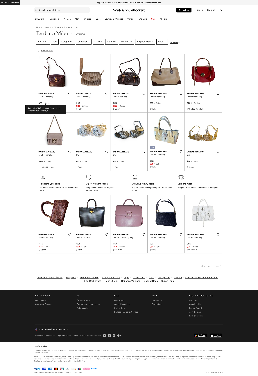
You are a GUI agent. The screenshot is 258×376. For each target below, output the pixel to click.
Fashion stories (196, 315)
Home (39, 27)
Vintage (131, 18)
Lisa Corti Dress (92, 281)
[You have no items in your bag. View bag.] (221, 10)
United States (58, 372)
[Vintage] (137, 19)
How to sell (119, 300)
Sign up (211, 10)
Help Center (157, 300)
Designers (54, 18)
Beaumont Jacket (89, 277)
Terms (75, 335)
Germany (68, 372)
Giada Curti (139, 277)
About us (193, 300)
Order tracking (83, 300)
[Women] (73, 19)
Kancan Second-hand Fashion (201, 277)
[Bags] (103, 19)
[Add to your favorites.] (69, 93)
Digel (126, 277)
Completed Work (111, 277)
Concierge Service (43, 304)
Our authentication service (88, 304)
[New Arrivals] (47, 19)
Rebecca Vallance (130, 281)
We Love (143, 18)
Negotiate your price (50, 183)
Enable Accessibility (10, 2)
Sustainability (195, 304)
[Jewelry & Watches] (125, 19)
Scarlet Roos (151, 281)
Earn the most (185, 183)
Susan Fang (167, 281)
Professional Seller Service (126, 312)
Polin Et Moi (111, 281)
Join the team (195, 312)
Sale (153, 18)
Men (77, 18)
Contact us (157, 304)
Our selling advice (122, 304)
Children (87, 18)
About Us (164, 18)
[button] (221, 10)
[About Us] (171, 19)
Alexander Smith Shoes (49, 277)
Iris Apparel (164, 277)
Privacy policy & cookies (90, 335)
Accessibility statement (45, 335)
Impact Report (195, 308)
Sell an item (184, 10)
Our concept (40, 300)
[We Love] (149, 19)
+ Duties (46, 103)
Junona (178, 277)
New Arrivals (39, 18)
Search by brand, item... (49, 10)
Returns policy (83, 308)
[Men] (81, 19)
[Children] (93, 19)
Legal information (64, 335)
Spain (75, 372)
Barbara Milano (53, 27)
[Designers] (61, 19)
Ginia (151, 277)
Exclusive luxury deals (143, 183)
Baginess (71, 277)
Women (67, 18)
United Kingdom (46, 372)
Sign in (199, 10)
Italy (80, 372)
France (36, 372)
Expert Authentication (97, 183)
